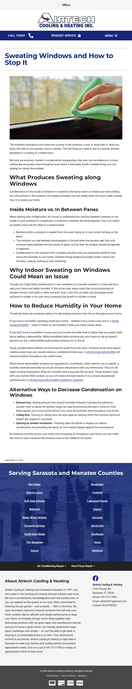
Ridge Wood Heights (35, 517)
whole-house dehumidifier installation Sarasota (56, 380)
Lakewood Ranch (97, 501)
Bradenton (97, 484)
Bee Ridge (34, 484)
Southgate (97, 534)
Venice (35, 550)
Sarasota (97, 517)
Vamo (97, 542)
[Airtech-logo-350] (66, 14)
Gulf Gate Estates (34, 501)
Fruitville (97, 492)
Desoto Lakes (35, 492)
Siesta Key (97, 525)
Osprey (97, 509)
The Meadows (34, 542)
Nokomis (34, 509)
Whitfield (97, 550)
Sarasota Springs (34, 525)
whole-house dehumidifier (101, 352)
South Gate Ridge (34, 534)
